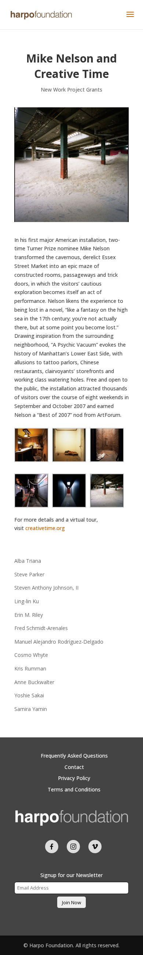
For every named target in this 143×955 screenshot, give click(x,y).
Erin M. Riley (28, 614)
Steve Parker (29, 574)
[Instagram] (73, 846)
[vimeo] (95, 846)
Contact (74, 766)
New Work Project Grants (71, 89)
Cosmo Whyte (31, 654)
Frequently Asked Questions (74, 755)
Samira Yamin (30, 708)
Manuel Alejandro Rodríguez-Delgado (58, 641)
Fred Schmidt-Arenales (41, 628)
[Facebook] (51, 846)
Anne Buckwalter (34, 682)
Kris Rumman (30, 668)
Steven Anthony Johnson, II (46, 587)
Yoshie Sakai (29, 695)
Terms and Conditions (74, 789)
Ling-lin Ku (26, 601)
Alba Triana (27, 560)
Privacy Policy (74, 778)
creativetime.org (45, 528)
